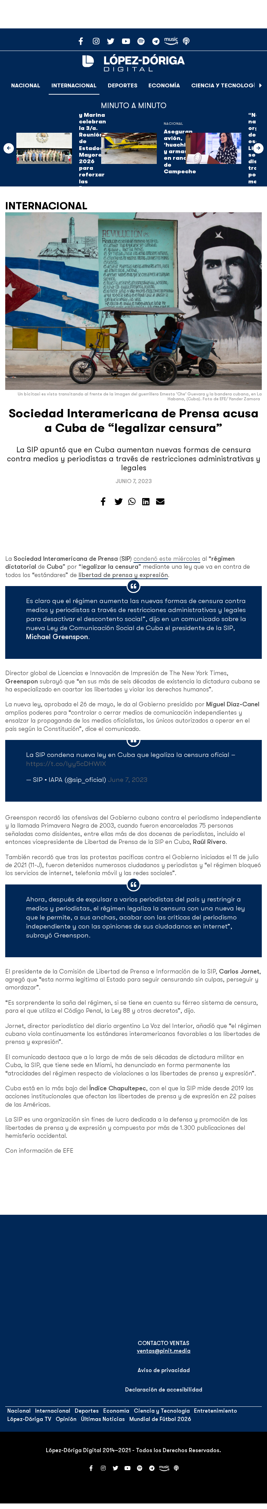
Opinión (66, 1419)
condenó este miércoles (167, 558)
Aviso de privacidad (164, 1370)
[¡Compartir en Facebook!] (103, 502)
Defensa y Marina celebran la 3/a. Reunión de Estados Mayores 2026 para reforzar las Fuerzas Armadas (92, 151)
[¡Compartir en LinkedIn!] (145, 502)
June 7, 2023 (127, 780)
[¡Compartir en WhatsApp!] (132, 502)
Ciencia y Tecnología (225, 85)
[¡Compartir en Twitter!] (118, 502)
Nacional (25, 85)
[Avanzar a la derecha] (260, 85)
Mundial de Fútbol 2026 (160, 1419)
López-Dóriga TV (29, 1419)
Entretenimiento (215, 1411)
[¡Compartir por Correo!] (160, 502)
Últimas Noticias (103, 1419)
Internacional (74, 85)
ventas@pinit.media (164, 1351)
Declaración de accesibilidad (163, 1390)
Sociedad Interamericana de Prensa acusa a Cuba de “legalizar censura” (134, 420)
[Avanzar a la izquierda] (8, 148)
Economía (164, 85)
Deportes (122, 85)
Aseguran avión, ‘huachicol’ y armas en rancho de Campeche (180, 152)
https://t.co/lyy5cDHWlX (66, 764)
